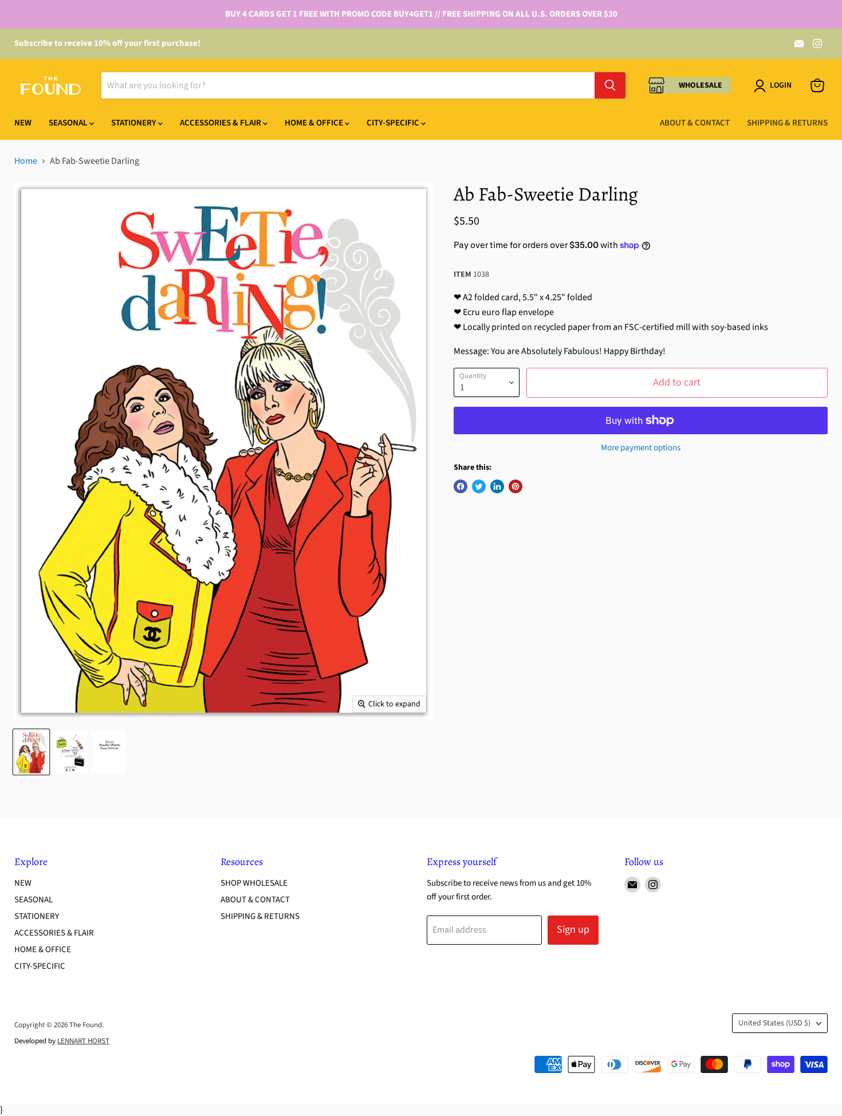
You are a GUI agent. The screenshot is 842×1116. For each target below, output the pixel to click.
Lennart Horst (83, 1041)
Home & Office (315, 123)
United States (774, 1023)
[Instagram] (817, 44)
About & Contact (695, 123)
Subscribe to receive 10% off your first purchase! (107, 43)
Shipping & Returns (787, 123)
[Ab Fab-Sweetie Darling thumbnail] (31, 752)
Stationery (134, 123)
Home (25, 161)
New (23, 123)
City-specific (394, 123)
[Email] (799, 44)
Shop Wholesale (254, 883)
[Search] (610, 85)
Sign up (573, 929)
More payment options (640, 448)
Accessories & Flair (221, 123)
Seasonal (69, 123)
